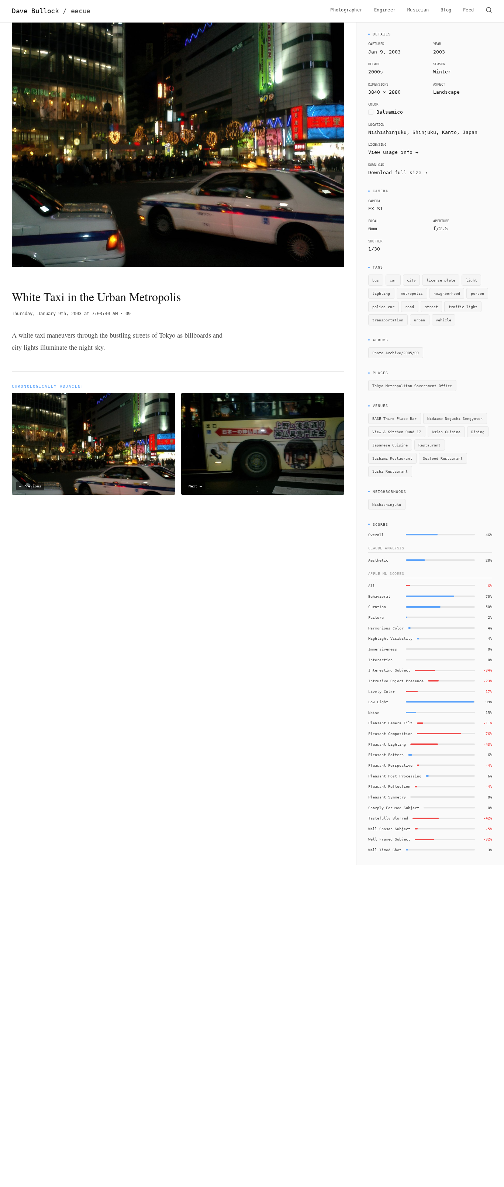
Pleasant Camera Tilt (390, 723)
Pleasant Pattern (386, 754)
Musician (418, 10)
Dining (477, 431)
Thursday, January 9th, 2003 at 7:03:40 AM (65, 313)
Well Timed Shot (384, 850)
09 (128, 313)
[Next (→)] (311, 150)
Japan (470, 132)
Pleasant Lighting (387, 744)
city (411, 280)
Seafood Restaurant (443, 458)
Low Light (378, 702)
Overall (376, 534)
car (393, 280)
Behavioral (379, 596)
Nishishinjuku (386, 504)
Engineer (385, 10)
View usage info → (393, 152)
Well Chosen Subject (389, 829)
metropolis (412, 293)
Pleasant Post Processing (394, 776)
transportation (387, 320)
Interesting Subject (389, 670)
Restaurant (429, 445)
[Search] (489, 11)
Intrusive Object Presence (396, 681)
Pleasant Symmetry (387, 797)
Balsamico (389, 112)
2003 (439, 52)
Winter (442, 72)
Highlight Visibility (390, 638)
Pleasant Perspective (390, 765)
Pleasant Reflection (389, 786)
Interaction (380, 660)
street (431, 306)
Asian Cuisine (446, 431)
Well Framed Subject (389, 839)
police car (383, 306)
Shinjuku (424, 132)
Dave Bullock (51, 11)
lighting (381, 293)
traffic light (463, 306)
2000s (375, 72)
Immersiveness (382, 649)
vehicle (443, 320)
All (371, 585)
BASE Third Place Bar (394, 418)
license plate (441, 280)
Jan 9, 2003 (384, 52)
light (471, 280)
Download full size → (397, 172)
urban (419, 320)
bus (375, 280)
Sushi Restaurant (390, 471)
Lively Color (381, 691)
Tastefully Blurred (388, 818)
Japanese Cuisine (390, 445)
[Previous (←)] (45, 150)
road (409, 306)
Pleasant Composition (390, 733)
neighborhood (447, 293)
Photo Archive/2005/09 (395, 353)
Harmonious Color (386, 628)
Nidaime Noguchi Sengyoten (455, 418)
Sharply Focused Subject (393, 807)
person (477, 293)
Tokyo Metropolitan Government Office (412, 385)
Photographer (346, 10)
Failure (376, 617)
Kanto (449, 132)
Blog (446, 10)
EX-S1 (375, 208)
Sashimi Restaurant (392, 458)
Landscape (446, 92)
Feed (468, 10)
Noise (373, 712)
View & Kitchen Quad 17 (396, 431)
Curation (377, 606)
